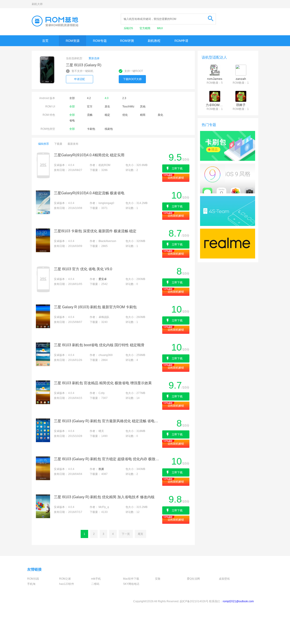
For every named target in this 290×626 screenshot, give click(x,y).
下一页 (126, 534)
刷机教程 (154, 41)
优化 (125, 114)
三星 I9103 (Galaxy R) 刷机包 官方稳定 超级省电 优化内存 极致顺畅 (108, 459)
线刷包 (109, 128)
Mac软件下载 (131, 578)
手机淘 (31, 584)
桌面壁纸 (224, 578)
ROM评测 (127, 41)
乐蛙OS (129, 28)
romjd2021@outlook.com (238, 601)
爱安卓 (103, 279)
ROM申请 (181, 41)
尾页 (140, 534)
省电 (72, 120)
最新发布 (73, 143)
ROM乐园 (33, 578)
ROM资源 (73, 41)
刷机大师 (37, 4)
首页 (45, 41)
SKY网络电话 (131, 584)
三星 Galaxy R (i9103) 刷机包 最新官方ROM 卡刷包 (95, 307)
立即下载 (177, 168)
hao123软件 (66, 584)
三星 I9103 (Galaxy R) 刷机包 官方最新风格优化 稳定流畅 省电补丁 (108, 421)
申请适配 (79, 79)
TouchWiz (128, 106)
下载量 (58, 143)
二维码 (95, 584)
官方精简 (145, 28)
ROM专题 (100, 41)
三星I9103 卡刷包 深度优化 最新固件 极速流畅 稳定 (95, 231)
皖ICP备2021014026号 (194, 601)
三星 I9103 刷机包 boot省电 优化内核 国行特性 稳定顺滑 (99, 345)
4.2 (89, 98)
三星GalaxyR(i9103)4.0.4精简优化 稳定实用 (89, 155)
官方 (89, 106)
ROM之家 (65, 578)
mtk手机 (96, 578)
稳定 (107, 114)
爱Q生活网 (193, 578)
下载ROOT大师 (132, 79)
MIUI (160, 28)
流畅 (89, 114)
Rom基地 (55, 21)
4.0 (107, 98)
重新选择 (94, 58)
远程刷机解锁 (176, 177)
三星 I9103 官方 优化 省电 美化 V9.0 (83, 269)
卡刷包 (91, 128)
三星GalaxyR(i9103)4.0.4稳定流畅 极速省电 (89, 193)
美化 (160, 114)
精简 (142, 114)
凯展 (101, 469)
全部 (72, 98)
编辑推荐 (43, 143)
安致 (157, 578)
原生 (107, 106)
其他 (142, 106)
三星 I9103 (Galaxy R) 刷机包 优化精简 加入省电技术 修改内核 (104, 497)
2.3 (124, 98)
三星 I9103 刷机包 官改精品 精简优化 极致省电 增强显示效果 (103, 383)
